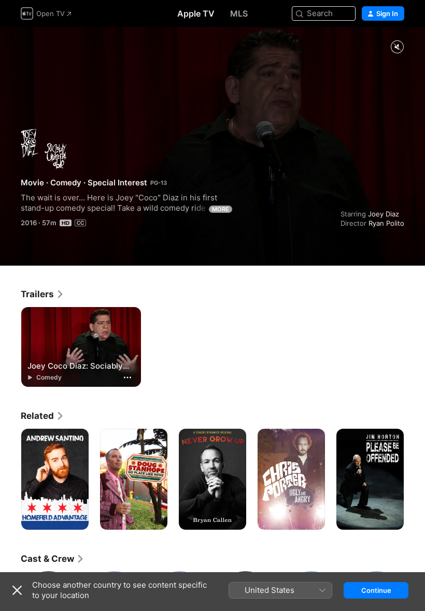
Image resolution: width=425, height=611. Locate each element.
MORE (220, 209)
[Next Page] (414, 479)
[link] (42, 294)
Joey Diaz (383, 214)
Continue (376, 590)
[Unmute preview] (397, 47)
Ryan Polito (386, 223)
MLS (239, 13)
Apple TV (196, 13)
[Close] (17, 590)
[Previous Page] (10, 479)
